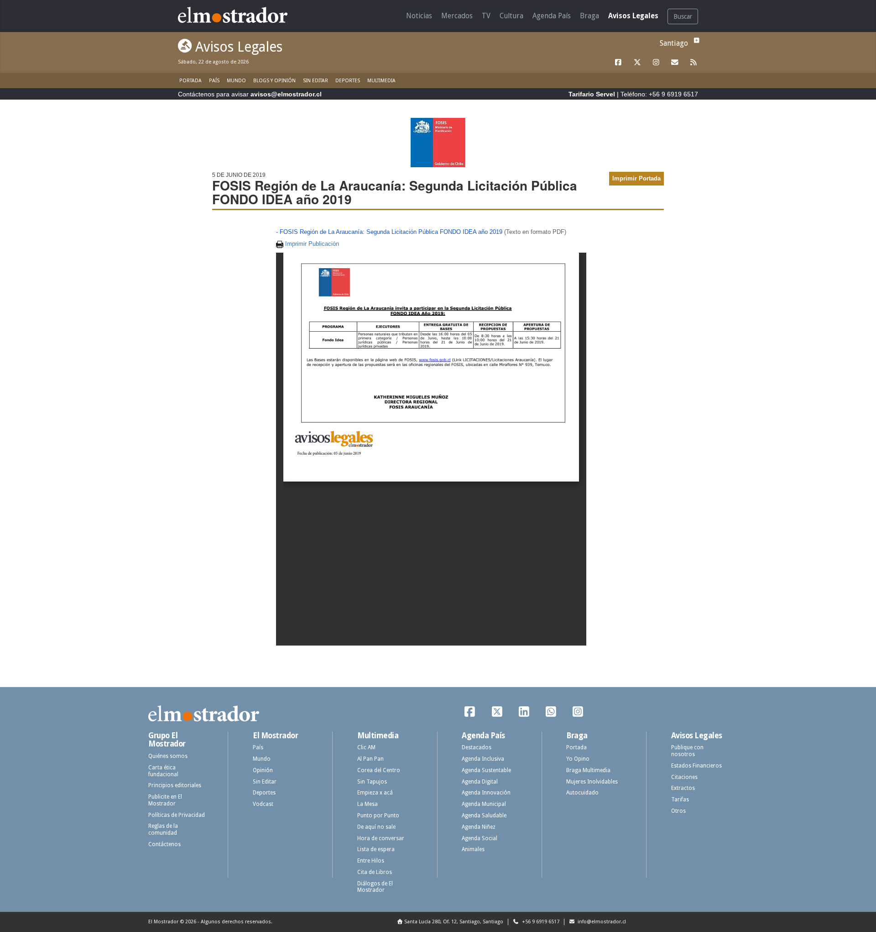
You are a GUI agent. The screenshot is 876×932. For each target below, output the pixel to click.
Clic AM (366, 747)
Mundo (236, 81)
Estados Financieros (696, 766)
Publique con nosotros (687, 750)
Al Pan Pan (370, 759)
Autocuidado (582, 792)
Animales (473, 849)
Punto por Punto (378, 815)
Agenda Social (479, 838)
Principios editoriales (174, 785)
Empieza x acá (375, 792)
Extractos (683, 788)
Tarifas (680, 799)
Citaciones (684, 777)
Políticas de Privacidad (176, 815)
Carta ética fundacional (163, 771)
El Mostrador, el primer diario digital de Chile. (239, 15)
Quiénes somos (168, 756)
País (214, 81)
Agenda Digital (480, 781)
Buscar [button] (682, 16)
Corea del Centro (378, 770)
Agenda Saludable (484, 815)
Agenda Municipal (484, 804)
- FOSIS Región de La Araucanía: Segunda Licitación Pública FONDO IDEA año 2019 (389, 231)
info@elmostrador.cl (601, 922)
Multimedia (381, 81)
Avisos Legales (633, 15)
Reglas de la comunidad (163, 829)
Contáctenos (164, 844)
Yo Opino (577, 759)
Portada (190, 81)
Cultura (511, 15)
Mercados (457, 15)
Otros (678, 811)
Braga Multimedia (588, 770)
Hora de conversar (380, 838)
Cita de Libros (374, 872)
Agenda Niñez (478, 827)
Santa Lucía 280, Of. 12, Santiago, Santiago (453, 922)
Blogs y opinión (274, 81)
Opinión (263, 770)
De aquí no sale (376, 827)
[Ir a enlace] (618, 62)
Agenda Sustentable (486, 770)
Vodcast (263, 804)
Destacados (476, 747)
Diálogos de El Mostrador (375, 887)
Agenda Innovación (486, 792)
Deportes (347, 81)
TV (486, 15)
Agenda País (551, 15)
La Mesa (367, 804)
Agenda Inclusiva (483, 759)
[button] (695, 40)
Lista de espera (376, 849)
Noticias (419, 15)
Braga (589, 15)
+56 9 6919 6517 (540, 922)
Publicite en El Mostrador (165, 800)
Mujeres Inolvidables (592, 781)
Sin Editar (315, 81)
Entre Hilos (370, 861)
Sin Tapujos (372, 781)
